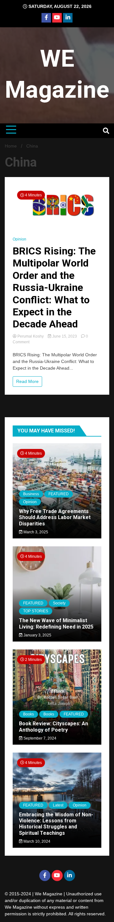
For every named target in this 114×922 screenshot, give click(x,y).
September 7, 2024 (39, 738)
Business (31, 494)
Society (59, 603)
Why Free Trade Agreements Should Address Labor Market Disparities (55, 517)
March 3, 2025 (35, 532)
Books (28, 714)
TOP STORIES (35, 611)
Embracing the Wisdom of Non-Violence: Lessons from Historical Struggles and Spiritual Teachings (56, 824)
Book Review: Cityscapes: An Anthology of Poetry (53, 727)
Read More (27, 381)
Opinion (19, 239)
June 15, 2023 (64, 336)
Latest (58, 805)
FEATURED (58, 494)
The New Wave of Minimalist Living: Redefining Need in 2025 (56, 623)
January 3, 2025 (36, 635)
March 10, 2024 (36, 841)
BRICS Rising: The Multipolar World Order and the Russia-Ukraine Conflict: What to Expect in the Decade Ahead (54, 287)
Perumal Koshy (30, 336)
